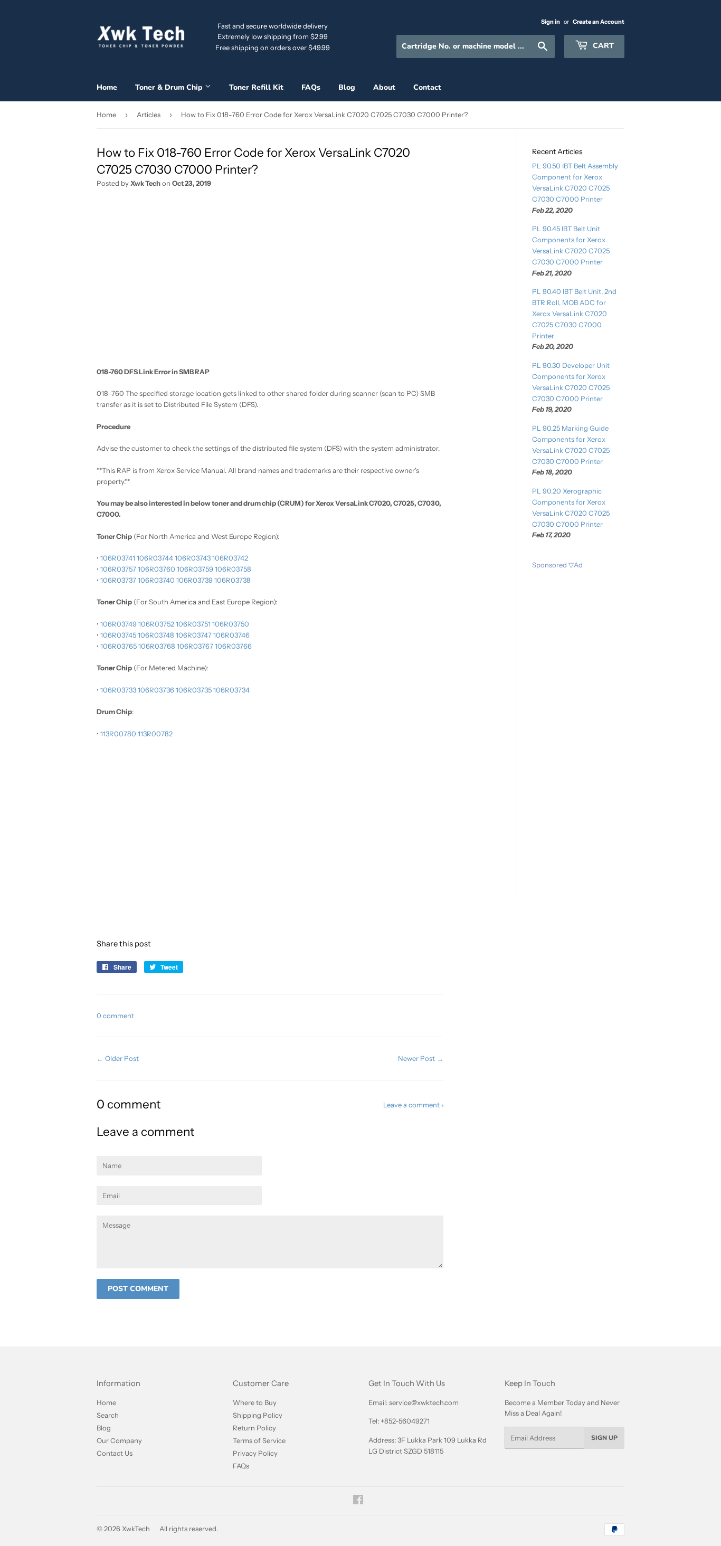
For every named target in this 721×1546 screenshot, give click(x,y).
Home (107, 87)
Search (108, 1415)
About (384, 87)
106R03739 (194, 580)
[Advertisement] (270, 281)
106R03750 (230, 624)
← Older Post (118, 1058)
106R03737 (118, 580)
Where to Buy (255, 1402)
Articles (148, 114)
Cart (602, 46)
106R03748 (156, 635)
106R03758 (233, 569)
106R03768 (156, 646)
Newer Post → (420, 1058)
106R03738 (232, 580)
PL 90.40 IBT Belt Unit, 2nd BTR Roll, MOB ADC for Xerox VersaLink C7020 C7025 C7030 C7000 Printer (574, 313)
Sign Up (604, 1438)
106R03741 (117, 558)
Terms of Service (259, 1440)
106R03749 (118, 624)
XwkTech (136, 1528)
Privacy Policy (255, 1453)
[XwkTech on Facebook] (358, 1501)
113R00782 (155, 733)
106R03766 (233, 646)
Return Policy (254, 1428)
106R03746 (231, 635)
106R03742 (230, 558)
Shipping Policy (257, 1415)
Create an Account (598, 21)
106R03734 (231, 690)
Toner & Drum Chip (170, 87)
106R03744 (155, 558)
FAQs (310, 87)
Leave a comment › (413, 1105)
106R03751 (193, 624)
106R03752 (156, 624)
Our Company (119, 1440)
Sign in (550, 21)
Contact (427, 87)
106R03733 (118, 690)
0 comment (115, 1015)
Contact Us (114, 1453)
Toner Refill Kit (256, 87)
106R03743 (193, 558)
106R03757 (118, 569)
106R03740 (156, 580)
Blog (346, 87)
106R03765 (118, 646)
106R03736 (156, 690)
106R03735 (194, 690)
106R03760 (156, 569)
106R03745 (118, 635)
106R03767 (195, 646)
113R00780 (118, 733)
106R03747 (194, 635)
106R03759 (195, 569)
